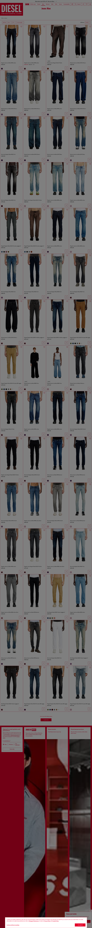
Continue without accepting (13, 925)
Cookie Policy (55, 921)
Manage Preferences (34, 921)
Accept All (80, 925)
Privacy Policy (47, 921)
